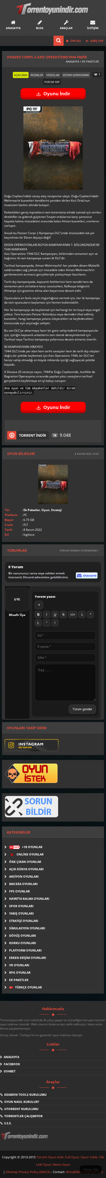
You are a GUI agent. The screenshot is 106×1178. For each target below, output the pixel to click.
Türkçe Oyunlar (28, 987)
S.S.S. (7, 1123)
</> (72, 614)
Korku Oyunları (22, 943)
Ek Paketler (31, 510)
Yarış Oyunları (21, 913)
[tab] (21, 75)
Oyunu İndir (56, 93)
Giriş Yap (96, 41)
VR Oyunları (19, 965)
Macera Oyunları (23, 884)
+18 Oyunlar (26, 847)
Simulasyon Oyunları (27, 928)
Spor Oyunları (21, 906)
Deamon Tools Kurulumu (25, 1095)
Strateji (56, 510)
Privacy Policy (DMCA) (34, 1172)
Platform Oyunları (25, 950)
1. (38, 623)
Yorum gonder (82, 709)
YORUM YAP (52, 82)
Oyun (45, 510)
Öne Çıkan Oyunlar (25, 862)
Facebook (11, 1064)
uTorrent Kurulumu (20, 1109)
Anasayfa (10, 1057)
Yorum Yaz (90, 1169)
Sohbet (9, 1071)
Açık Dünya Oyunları (26, 869)
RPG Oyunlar (20, 972)
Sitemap (12, 1172)
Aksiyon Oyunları (24, 876)
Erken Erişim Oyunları (27, 958)
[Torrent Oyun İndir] (24, 1139)
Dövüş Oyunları (22, 936)
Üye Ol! (75, 41)
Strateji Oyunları (23, 921)
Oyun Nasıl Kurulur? (21, 1102)
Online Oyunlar (30, 854)
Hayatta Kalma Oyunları (29, 899)
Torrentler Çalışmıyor (23, 1116)
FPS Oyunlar (19, 891)
